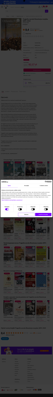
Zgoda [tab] (9, 185)
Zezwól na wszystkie (43, 214)
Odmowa (26, 214)
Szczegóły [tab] (26, 185)
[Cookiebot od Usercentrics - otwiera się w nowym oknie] (46, 182)
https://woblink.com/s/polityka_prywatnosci (11, 200)
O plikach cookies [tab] (44, 185)
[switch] (20, 209)
